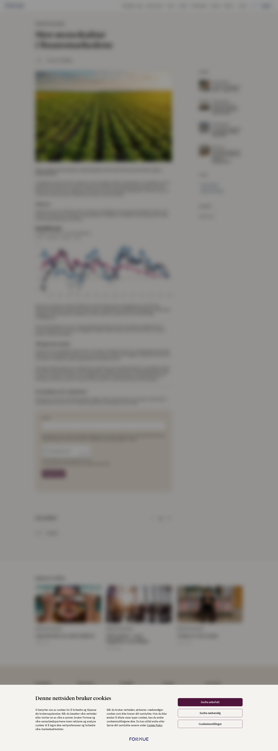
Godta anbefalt (210, 702)
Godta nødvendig (210, 713)
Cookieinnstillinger (210, 724)
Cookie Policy (154, 725)
